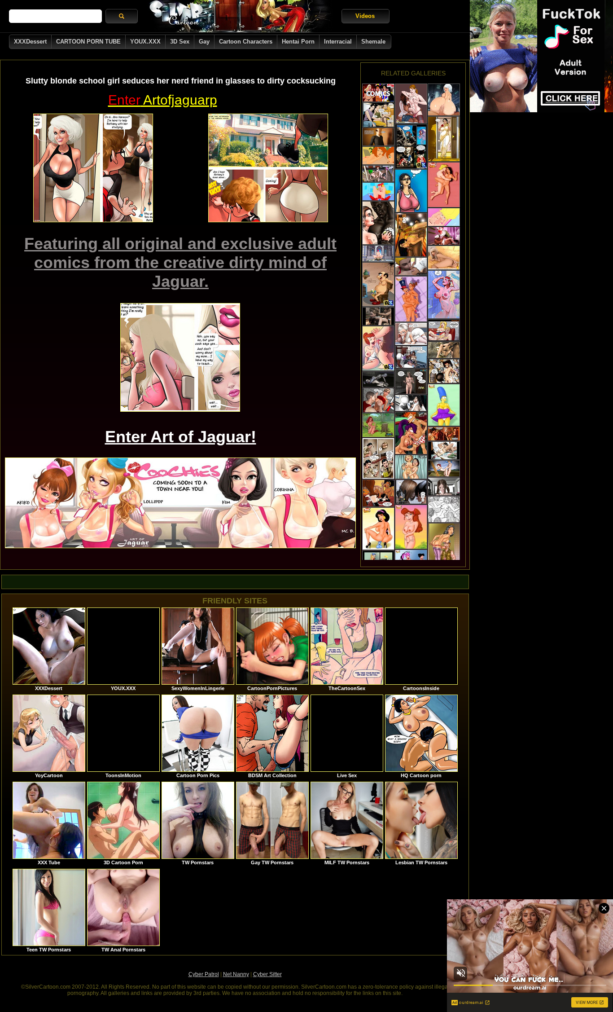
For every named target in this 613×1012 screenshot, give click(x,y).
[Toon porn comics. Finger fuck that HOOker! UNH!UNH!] (378, 493)
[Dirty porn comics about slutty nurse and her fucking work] (411, 333)
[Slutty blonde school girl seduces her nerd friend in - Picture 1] (93, 168)
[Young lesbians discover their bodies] (444, 371)
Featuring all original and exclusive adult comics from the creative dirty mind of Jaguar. (180, 262)
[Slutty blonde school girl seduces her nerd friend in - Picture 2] (268, 168)
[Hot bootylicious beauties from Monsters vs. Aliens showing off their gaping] (444, 100)
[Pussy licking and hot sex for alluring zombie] (378, 379)
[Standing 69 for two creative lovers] (411, 235)
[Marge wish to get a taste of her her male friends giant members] (444, 405)
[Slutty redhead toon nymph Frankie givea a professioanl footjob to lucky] (378, 191)
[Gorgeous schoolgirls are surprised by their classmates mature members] (444, 330)
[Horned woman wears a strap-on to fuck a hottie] (411, 492)
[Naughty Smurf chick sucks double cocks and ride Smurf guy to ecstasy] (378, 284)
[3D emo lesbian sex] (378, 173)
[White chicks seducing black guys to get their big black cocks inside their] (378, 223)
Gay (204, 41)
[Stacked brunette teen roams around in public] (411, 190)
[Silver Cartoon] (240, 16)
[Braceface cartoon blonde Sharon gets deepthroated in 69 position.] (444, 217)
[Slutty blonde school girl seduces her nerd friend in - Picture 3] (180, 357)
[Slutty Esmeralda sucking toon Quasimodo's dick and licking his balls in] (411, 299)
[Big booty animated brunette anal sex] (378, 93)
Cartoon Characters (245, 41)
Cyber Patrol (203, 974)
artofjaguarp (162, 99)
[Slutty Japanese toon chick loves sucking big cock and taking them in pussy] (411, 146)
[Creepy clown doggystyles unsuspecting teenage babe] (444, 236)
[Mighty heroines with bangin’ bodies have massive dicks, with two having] (411, 103)
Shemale (373, 41)
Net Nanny (236, 974)
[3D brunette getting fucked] (411, 403)
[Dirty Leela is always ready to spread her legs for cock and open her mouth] (411, 433)
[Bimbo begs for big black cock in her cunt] (444, 509)
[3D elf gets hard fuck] (378, 253)
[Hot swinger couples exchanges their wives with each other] (378, 348)
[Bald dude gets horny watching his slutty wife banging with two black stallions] (378, 137)
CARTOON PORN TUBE (88, 41)
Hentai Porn (298, 41)
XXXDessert (30, 41)
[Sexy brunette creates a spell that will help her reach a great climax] (378, 425)
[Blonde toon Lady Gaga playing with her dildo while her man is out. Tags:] (444, 258)
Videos (365, 16)
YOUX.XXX (145, 41)
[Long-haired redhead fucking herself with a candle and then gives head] (444, 434)
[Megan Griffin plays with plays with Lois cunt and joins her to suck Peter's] (411, 467)
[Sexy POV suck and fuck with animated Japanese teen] (444, 486)
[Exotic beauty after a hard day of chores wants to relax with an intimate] (444, 139)
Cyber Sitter (267, 974)
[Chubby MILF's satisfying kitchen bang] (378, 114)
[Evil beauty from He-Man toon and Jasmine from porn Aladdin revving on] (378, 528)
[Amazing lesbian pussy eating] (444, 450)
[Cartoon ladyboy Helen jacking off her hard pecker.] (411, 527)
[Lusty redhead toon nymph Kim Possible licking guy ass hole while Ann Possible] (378, 155)
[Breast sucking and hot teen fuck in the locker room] (378, 400)
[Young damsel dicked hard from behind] (378, 316)
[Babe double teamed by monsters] (444, 350)
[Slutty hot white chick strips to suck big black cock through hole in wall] (378, 458)
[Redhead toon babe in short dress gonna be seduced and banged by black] (411, 357)
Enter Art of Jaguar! (180, 436)
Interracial (338, 41)
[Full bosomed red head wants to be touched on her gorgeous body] (444, 294)
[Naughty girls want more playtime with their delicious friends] (444, 549)
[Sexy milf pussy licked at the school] (411, 266)
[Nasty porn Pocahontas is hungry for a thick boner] (444, 184)
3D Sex (179, 41)
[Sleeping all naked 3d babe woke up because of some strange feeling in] (411, 381)
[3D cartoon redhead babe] (444, 468)
